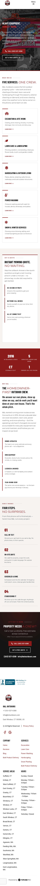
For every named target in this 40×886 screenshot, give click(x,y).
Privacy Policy (28, 726)
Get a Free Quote (11, 58)
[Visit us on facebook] (5, 732)
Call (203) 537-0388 (15, 51)
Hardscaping (26, 758)
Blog (4, 753)
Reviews (6, 749)
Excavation (25, 745)
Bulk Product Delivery (11, 758)
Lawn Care (25, 749)
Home (5, 745)
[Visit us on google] (10, 732)
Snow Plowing (26, 762)
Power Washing (27, 753)
